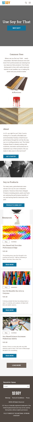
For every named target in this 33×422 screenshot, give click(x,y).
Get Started (11, 156)
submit (28, 386)
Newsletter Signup (9, 382)
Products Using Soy (14, 205)
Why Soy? (16, 28)
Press (28, 398)
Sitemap (7, 398)
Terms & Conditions (18, 398)
